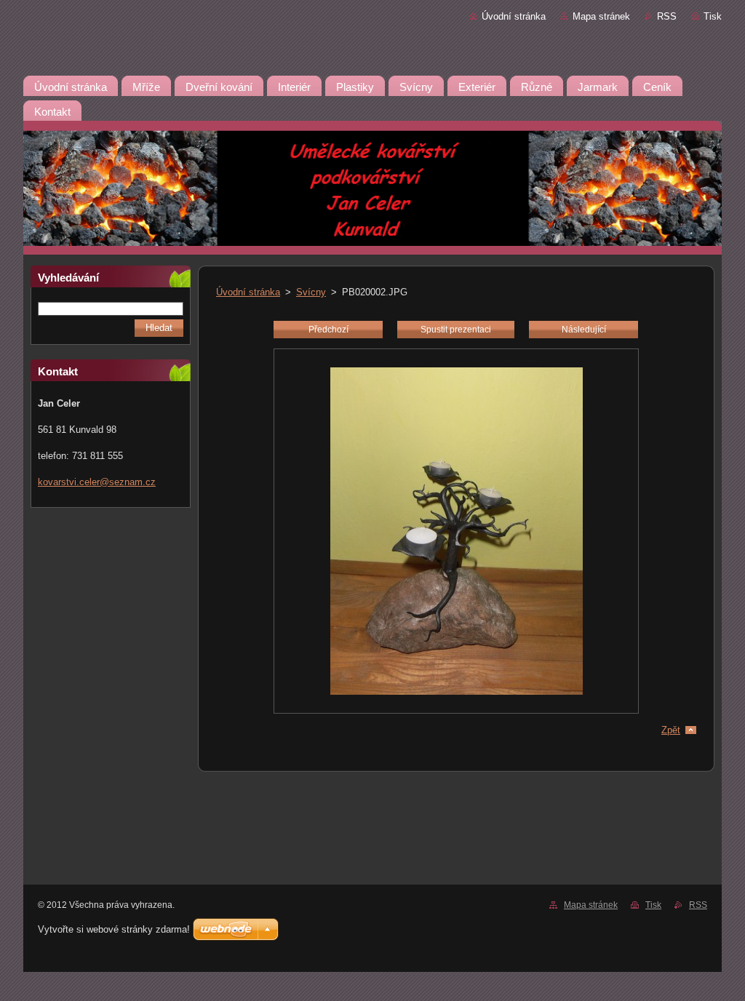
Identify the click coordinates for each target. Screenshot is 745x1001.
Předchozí (328, 329)
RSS (667, 16)
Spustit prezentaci (456, 329)
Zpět (670, 730)
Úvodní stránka (514, 16)
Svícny (311, 292)
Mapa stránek (601, 16)
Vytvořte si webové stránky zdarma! (114, 929)
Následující (584, 329)
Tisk (713, 16)
